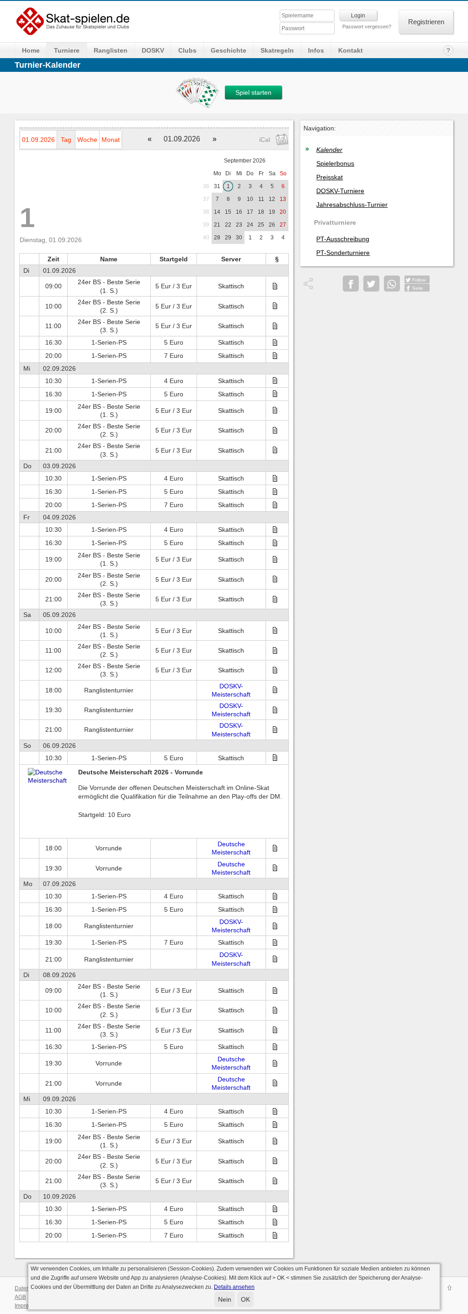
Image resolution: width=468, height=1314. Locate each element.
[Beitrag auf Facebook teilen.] (351, 284)
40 (206, 237)
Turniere (67, 50)
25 (261, 225)
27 (283, 225)
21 (217, 225)
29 (228, 237)
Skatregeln (277, 50)
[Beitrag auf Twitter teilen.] (371, 284)
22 (228, 225)
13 (283, 199)
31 (217, 186)
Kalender (329, 149)
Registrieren (426, 22)
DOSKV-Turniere (340, 191)
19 (272, 212)
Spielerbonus (335, 163)
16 (239, 212)
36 (206, 186)
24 (250, 225)
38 (206, 212)
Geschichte (228, 50)
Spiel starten (253, 92)
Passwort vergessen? (366, 26)
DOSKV (153, 50)
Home (31, 50)
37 (206, 199)
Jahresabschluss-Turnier (352, 204)
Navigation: (319, 128)
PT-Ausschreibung (342, 239)
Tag (66, 139)
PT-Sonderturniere (343, 252)
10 (250, 199)
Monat (110, 139)
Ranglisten (111, 50)
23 (239, 225)
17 (250, 212)
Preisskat (329, 177)
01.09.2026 (38, 139)
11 (261, 199)
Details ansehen (234, 1287)
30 (239, 237)
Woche (87, 139)
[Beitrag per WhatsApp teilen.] (392, 284)
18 (261, 212)
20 (283, 212)
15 (228, 212)
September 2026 (245, 160)
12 (272, 199)
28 (217, 237)
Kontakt (350, 50)
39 (206, 225)
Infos (316, 50)
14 (217, 212)
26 (272, 225)
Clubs (187, 50)
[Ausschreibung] (277, 286)
